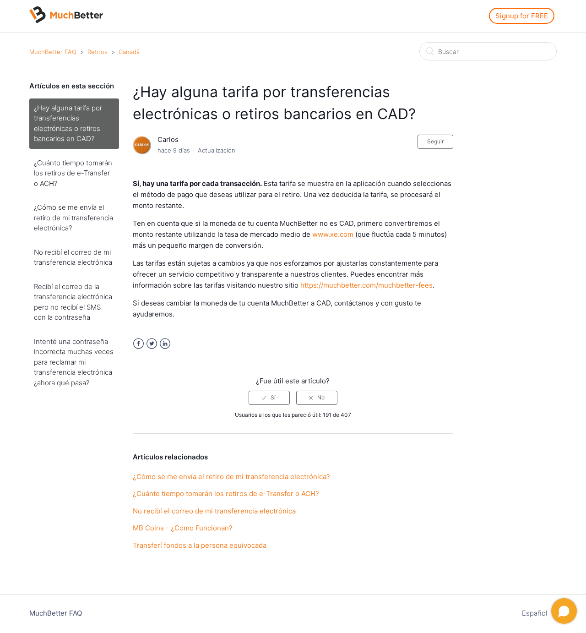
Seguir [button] (435, 141)
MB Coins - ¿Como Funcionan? (183, 528)
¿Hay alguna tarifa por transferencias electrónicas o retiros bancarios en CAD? (68, 123)
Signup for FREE (521, 15)
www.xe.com (332, 234)
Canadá (129, 51)
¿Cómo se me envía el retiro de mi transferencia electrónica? (73, 217)
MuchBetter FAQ (52, 51)
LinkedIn (165, 343)
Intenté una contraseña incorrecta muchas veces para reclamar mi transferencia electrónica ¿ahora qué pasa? (74, 362)
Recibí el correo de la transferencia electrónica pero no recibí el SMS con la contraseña (73, 302)
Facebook (138, 343)
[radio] (269, 397)
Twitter (151, 343)
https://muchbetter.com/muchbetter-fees (366, 285)
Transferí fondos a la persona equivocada (199, 545)
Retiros (97, 51)
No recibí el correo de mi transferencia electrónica (73, 257)
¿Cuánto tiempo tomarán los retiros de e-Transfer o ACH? (73, 173)
